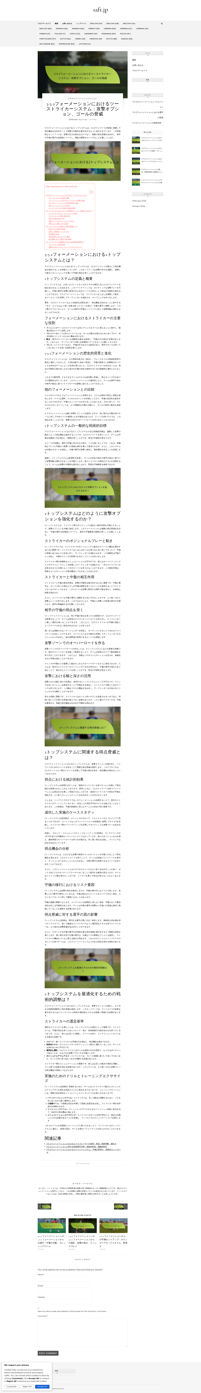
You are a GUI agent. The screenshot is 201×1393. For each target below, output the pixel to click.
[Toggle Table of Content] (90, 192)
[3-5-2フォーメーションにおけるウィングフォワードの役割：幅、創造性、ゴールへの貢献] (43, 1206)
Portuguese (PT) (48, 39)
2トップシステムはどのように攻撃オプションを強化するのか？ (69, 211)
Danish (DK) (127, 39)
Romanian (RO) (109, 34)
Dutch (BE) (111, 39)
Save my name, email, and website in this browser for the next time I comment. (72, 1311)
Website (41, 1297)
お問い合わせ (67, 23)
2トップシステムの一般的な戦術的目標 (62, 208)
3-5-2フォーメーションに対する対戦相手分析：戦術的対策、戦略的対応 (76, 1147)
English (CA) (129, 23)
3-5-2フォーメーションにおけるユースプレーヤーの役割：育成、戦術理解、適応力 (81, 1144)
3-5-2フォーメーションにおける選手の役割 (147, 115)
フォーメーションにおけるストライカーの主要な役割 (67, 200)
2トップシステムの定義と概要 (59, 198)
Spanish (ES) (62, 28)
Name (41, 1274)
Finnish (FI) (45, 34)
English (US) (96, 23)
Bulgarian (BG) (47, 44)
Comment (43, 1316)
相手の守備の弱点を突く (57, 218)
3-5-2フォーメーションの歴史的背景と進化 (64, 203)
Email (41, 1286)
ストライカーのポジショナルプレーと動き (63, 213)
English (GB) (113, 23)
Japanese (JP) (90, 34)
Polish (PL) (125, 34)
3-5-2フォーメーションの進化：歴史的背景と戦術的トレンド (152, 170)
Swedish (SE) (96, 39)
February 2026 (139, 201)
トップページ (81, 23)
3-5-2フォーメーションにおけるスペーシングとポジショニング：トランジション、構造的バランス (152, 160)
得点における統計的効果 (57, 229)
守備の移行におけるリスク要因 (59, 237)
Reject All (27, 1386)
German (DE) (110, 28)
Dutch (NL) (65, 39)
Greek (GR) (80, 39)
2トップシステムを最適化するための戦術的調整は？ (65, 242)
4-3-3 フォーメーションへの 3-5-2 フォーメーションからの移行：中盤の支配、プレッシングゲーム (152, 181)
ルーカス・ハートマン (89, 119)
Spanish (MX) (78, 28)
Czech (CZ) (75, 34)
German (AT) (126, 28)
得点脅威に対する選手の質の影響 (60, 239)
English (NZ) (46, 28)
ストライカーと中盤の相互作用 (59, 216)
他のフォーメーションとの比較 (59, 205)
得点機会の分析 (54, 234)
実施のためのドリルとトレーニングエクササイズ (65, 247)
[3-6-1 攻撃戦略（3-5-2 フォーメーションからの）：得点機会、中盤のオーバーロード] (122, 1206)
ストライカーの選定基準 (57, 244)
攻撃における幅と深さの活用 (58, 224)
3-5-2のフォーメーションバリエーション (82, 98)
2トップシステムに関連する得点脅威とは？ (62, 226)
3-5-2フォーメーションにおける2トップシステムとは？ (66, 195)
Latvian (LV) (85, 44)
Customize (12, 1386)
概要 (56, 23)
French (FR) (94, 28)
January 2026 (138, 206)
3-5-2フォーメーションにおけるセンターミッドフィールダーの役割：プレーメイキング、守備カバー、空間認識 (152, 139)
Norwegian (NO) (67, 44)
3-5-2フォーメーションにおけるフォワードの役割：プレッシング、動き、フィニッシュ (152, 149)
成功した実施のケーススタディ (59, 231)
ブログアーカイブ (44, 23)
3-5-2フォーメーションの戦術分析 (146, 123)
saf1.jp (100, 9)
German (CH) (142, 28)
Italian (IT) (59, 34)
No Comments (83, 1163)
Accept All (42, 1386)
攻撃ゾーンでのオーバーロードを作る (61, 221)
